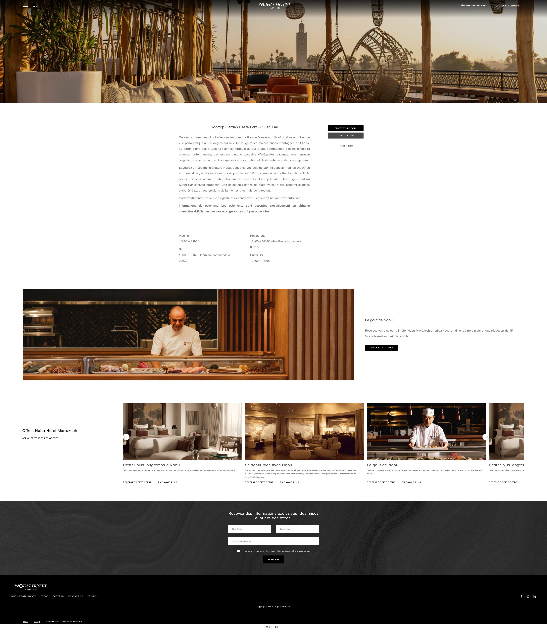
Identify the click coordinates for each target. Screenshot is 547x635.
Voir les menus (345, 135)
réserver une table (471, 6)
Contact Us (75, 597)
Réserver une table (346, 128)
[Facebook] (521, 596)
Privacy (92, 597)
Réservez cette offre (137, 483)
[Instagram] (527, 596)
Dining (37, 622)
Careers (58, 597)
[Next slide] (485, 437)
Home (25, 622)
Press (44, 597)
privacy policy (303, 551)
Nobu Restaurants (23, 597)
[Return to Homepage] (273, 5)
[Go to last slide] (126, 437)
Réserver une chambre (507, 6)
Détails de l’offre (381, 348)
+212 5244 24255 (346, 146)
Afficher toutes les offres (40, 438)
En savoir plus (167, 483)
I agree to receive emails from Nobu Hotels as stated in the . (277, 551)
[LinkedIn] (534, 596)
